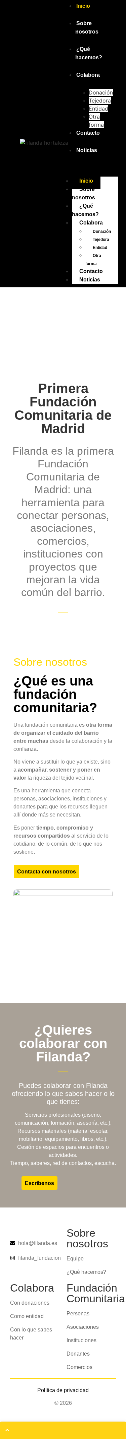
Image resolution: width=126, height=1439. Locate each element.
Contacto (88, 133)
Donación (101, 92)
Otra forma (93, 259)
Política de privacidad (63, 1390)
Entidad (98, 108)
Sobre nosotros (86, 27)
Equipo (75, 1258)
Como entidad (27, 1316)
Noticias (86, 150)
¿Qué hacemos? (88, 53)
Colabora (88, 75)
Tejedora (100, 100)
